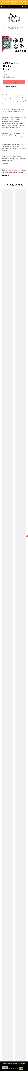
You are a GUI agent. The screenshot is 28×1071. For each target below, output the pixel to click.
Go (22, 1068)
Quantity (5, 74)
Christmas (10, 27)
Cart (25, 6)
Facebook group (15, 170)
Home (5, 27)
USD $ (8, 6)
